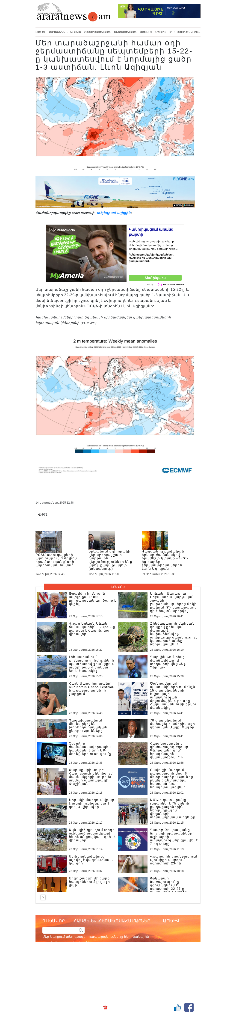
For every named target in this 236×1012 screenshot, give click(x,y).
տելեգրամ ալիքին (113, 213)
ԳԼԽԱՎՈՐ (53, 921)
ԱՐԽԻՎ (171, 921)
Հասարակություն (97, 32)
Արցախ (75, 32)
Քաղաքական (58, 32)
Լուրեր (40, 32)
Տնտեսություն (125, 32)
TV (170, 32)
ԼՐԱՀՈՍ (118, 587)
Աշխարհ (146, 32)
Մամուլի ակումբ (187, 32)
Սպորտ (160, 32)
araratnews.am (133, 961)
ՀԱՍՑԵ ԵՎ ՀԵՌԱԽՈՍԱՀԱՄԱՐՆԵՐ (112, 921)
